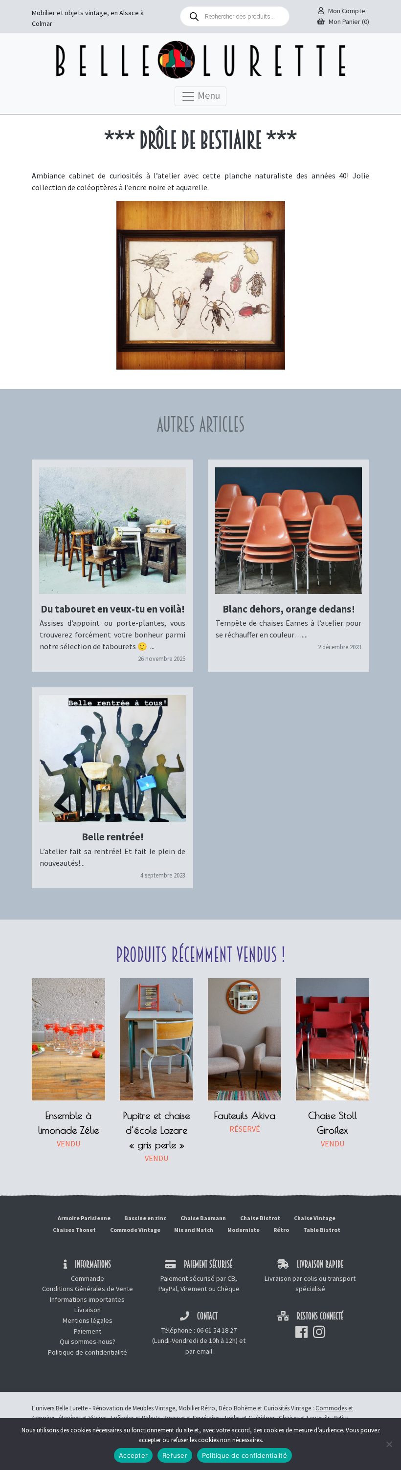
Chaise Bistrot (260, 1218)
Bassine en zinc (145, 1218)
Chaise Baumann (203, 1218)
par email (198, 1351)
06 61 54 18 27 (217, 1330)
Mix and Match (193, 1229)
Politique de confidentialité (87, 1352)
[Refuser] (389, 1444)
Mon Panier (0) (349, 21)
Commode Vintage (135, 1229)
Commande (87, 1278)
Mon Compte (346, 10)
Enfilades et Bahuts (135, 1418)
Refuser (174, 1455)
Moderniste (243, 1229)
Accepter (133, 1455)
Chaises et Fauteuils (304, 1418)
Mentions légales (87, 1320)
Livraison (87, 1309)
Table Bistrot (321, 1229)
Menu (208, 94)
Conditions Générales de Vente (87, 1288)
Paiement (87, 1331)
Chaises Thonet (74, 1229)
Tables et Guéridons (249, 1418)
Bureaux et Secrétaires (192, 1418)
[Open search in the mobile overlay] (234, 16)
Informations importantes (87, 1299)
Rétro (281, 1229)
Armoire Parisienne (84, 1218)
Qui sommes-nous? (87, 1341)
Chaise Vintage (314, 1218)
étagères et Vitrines (83, 1418)
